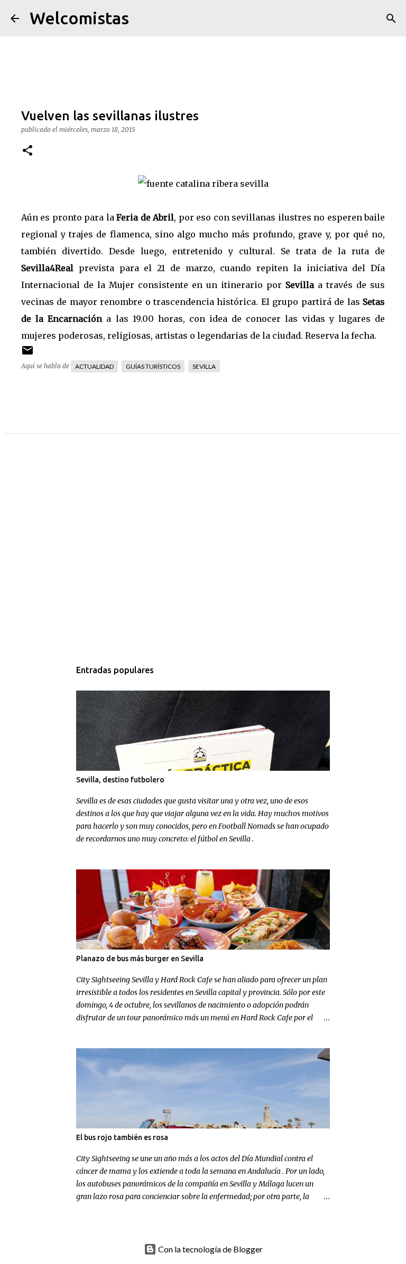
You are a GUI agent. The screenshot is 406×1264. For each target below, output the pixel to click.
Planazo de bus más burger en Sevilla (140, 958)
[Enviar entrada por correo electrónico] (27, 354)
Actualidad (94, 366)
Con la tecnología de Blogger (209, 1249)
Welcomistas (79, 17)
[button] (27, 151)
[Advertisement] (203, 557)
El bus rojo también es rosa (122, 1137)
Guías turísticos (153, 366)
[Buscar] (143, 18)
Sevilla (204, 366)
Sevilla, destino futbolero (120, 779)
